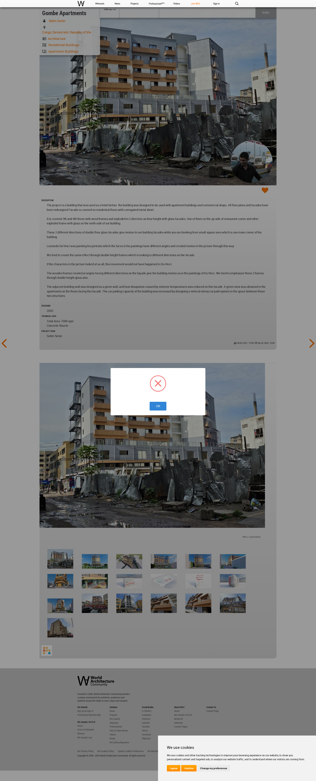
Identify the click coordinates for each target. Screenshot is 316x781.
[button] (236, 3)
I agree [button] (173, 768)
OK (158, 406)
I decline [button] (189, 768)
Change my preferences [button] (213, 768)
